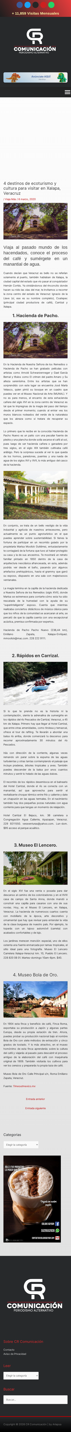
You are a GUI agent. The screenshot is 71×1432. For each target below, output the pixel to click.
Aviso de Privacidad (14, 1354)
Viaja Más (10, 199)
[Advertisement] (35, 145)
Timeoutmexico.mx (24, 1086)
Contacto (8, 1349)
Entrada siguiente (35, 1108)
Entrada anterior (35, 1099)
